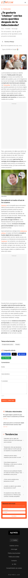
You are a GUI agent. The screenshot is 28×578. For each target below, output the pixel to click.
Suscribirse (14, 516)
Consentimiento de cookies (14, 568)
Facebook (4, 241)
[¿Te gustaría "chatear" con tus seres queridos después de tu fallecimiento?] (23, 57)
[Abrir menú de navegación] (25, 2)
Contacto (14, 560)
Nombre (3, 366)
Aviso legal (14, 549)
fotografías (7, 85)
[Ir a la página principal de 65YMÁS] (7, 2)
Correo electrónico (5, 374)
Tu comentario (4, 381)
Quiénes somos (14, 545)
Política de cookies (14, 556)
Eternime (3, 205)
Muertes (18, 344)
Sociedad (7, 28)
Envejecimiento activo (7, 344)
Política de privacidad (14, 553)
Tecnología (7, 9)
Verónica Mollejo (9, 41)
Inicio (2, 28)
